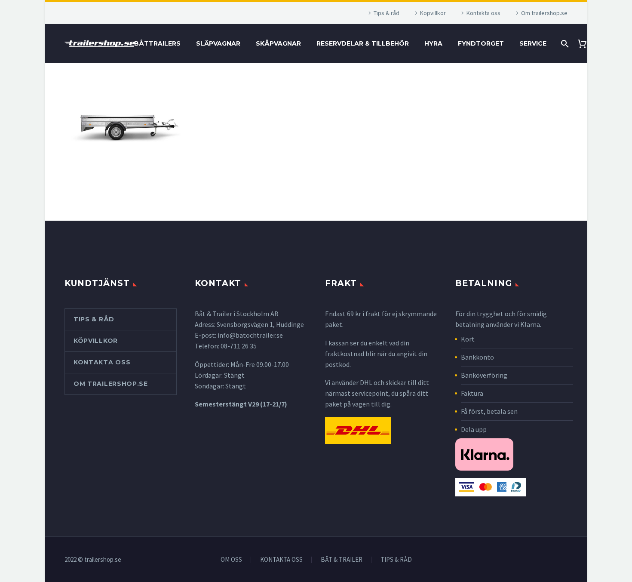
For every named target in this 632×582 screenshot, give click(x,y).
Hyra (433, 43)
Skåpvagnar (278, 43)
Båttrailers (157, 43)
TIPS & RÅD (396, 560)
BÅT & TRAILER (341, 560)
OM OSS (231, 560)
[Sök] (563, 43)
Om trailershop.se (544, 13)
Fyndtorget (481, 43)
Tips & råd (386, 13)
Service (532, 43)
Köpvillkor (433, 13)
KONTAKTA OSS (281, 560)
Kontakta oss (483, 13)
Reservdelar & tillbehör (362, 43)
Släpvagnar (218, 43)
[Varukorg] (585, 43)
